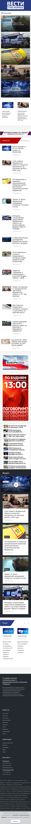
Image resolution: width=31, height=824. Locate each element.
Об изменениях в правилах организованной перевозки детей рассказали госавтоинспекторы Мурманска (20, 185)
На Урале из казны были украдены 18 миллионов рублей (17, 467)
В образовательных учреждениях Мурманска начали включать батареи (20, 240)
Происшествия (6, 720)
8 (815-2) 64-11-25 (6, 763)
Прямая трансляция (7, 743)
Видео (5, 481)
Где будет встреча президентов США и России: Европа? (15, 453)
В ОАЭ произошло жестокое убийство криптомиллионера (15, 431)
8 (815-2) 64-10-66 (6, 765)
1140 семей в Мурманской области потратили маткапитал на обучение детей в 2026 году (13, 73)
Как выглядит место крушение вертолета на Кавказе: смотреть (17, 462)
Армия (5, 37)
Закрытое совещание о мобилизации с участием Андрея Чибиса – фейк (19, 274)
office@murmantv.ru (7, 767)
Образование (7, 69)
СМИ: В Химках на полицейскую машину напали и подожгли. (16, 449)
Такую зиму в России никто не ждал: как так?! (17, 458)
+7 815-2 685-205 (6, 774)
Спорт (4, 727)
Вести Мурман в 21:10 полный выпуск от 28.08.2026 (6, 115)
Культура (4, 724)
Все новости (25, 140)
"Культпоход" (22, 636)
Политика (5, 715)
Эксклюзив (6, 87)
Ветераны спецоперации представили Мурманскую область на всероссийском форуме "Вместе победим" (15, 41)
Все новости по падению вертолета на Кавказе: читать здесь (17, 440)
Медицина (5, 729)
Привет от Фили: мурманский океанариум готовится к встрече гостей (13, 24)
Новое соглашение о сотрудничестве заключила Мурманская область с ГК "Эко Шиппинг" (20, 291)
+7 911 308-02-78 (6, 772)
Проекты (4, 745)
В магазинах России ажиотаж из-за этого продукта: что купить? (16, 444)
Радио (4, 749)
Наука (4, 733)
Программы (5, 747)
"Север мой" (7, 636)
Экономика (5, 718)
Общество (6, 20)
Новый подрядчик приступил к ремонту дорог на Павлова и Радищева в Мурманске (19, 326)
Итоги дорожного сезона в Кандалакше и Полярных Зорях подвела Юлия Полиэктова (19, 256)
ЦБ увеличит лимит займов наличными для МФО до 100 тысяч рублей (19, 342)
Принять (15, 821)
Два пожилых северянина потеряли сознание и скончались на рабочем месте (20, 308)
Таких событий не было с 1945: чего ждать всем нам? (17, 435)
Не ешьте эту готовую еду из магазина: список (17, 426)
